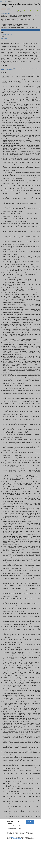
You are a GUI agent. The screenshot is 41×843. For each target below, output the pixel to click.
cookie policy (12, 837)
